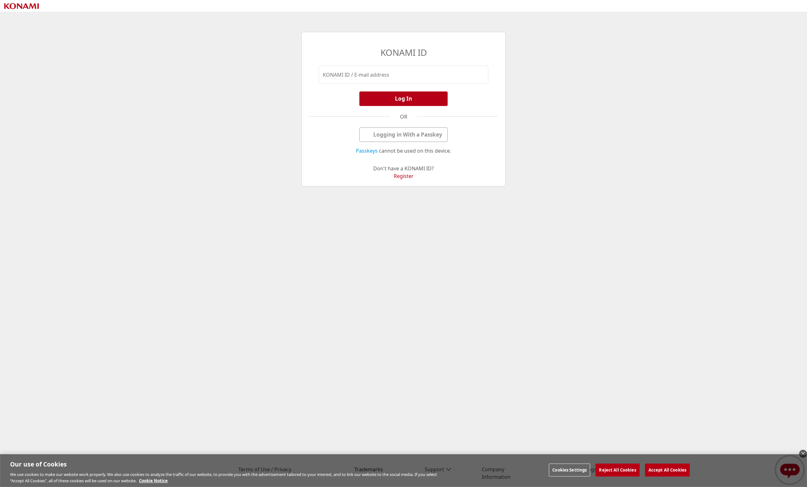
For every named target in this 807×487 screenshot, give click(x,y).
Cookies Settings (569, 470)
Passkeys (367, 150)
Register (404, 176)
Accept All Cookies (667, 470)
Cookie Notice (153, 480)
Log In (403, 98)
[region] (403, 470)
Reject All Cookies (617, 470)
